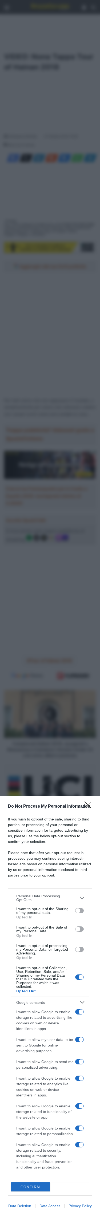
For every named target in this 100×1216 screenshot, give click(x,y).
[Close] (90, 807)
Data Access (49, 1206)
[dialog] (50, 1006)
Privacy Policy (80, 1206)
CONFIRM (30, 1187)
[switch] (79, 910)
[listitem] (50, 898)
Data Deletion (19, 1206)
